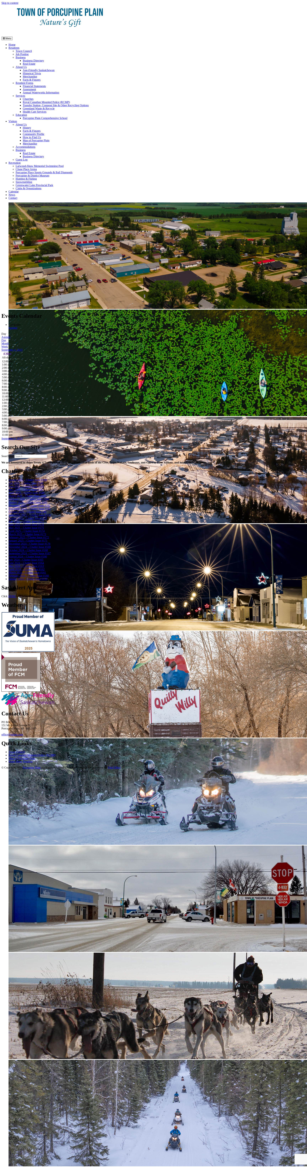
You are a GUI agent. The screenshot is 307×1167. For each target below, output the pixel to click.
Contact (13, 197)
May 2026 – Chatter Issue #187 (26, 489)
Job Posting (22, 54)
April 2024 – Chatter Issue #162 (27, 569)
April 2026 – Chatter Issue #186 (27, 492)
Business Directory (33, 60)
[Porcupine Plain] (60, 32)
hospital (13, 327)
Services (20, 95)
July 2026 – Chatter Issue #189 (26, 483)
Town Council (24, 51)
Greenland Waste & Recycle (39, 108)
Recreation (15, 162)
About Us (21, 66)
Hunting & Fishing (26, 178)
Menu (8, 38)
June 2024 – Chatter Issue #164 (26, 562)
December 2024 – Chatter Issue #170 (29, 543)
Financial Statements (34, 86)
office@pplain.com (12, 734)
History (27, 127)
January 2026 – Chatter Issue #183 (28, 502)
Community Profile (33, 134)
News (12, 194)
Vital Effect (114, 767)
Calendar (14, 191)
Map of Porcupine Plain (36, 140)
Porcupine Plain (32, 767)
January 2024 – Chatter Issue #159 (28, 578)
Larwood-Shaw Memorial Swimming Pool (40, 166)
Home (12, 44)
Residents (14, 47)
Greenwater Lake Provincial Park (34, 185)
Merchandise (30, 76)
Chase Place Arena (26, 169)
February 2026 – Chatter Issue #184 (29, 499)
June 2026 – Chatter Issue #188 (26, 486)
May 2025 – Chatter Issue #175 (26, 527)
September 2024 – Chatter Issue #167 (30, 553)
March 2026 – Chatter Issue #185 (27, 495)
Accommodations (25, 146)
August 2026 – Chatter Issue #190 (28, 479)
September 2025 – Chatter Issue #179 (30, 515)
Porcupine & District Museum (32, 175)
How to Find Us (32, 137)
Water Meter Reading (21, 761)
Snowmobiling (24, 181)
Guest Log (22, 159)
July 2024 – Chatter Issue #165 (26, 559)
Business (21, 57)
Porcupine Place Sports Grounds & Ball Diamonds (44, 172)
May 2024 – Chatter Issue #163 (26, 566)
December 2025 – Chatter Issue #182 (29, 505)
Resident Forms (24, 82)
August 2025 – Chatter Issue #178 (28, 518)
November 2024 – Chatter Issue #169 (30, 546)
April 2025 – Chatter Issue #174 (27, 530)
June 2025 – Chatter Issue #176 (26, 524)
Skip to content (9, 2)
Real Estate (29, 63)
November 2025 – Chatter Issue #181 (30, 508)
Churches (28, 98)
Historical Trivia (32, 73)
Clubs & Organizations (28, 188)
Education (21, 114)
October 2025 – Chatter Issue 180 (27, 511)
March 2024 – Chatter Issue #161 (27, 572)
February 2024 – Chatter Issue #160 (29, 575)
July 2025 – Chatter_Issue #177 (26, 521)
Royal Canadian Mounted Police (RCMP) (46, 102)
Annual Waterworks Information (41, 92)
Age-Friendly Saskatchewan (39, 70)
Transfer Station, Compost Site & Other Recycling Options (56, 105)
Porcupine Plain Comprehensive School (45, 118)
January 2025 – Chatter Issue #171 (28, 540)
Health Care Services (34, 111)
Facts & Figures (32, 79)
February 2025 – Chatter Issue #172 (29, 537)
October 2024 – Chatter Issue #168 (28, 550)
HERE (12, 596)
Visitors (13, 121)
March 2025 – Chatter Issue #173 (27, 534)
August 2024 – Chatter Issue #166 (28, 556)
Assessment (29, 89)
